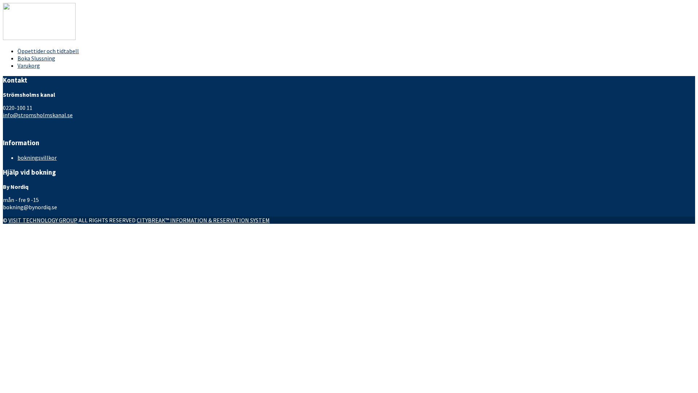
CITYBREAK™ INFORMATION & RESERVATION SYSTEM (203, 220)
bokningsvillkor (37, 157)
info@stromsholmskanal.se (38, 115)
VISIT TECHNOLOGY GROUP (42, 220)
